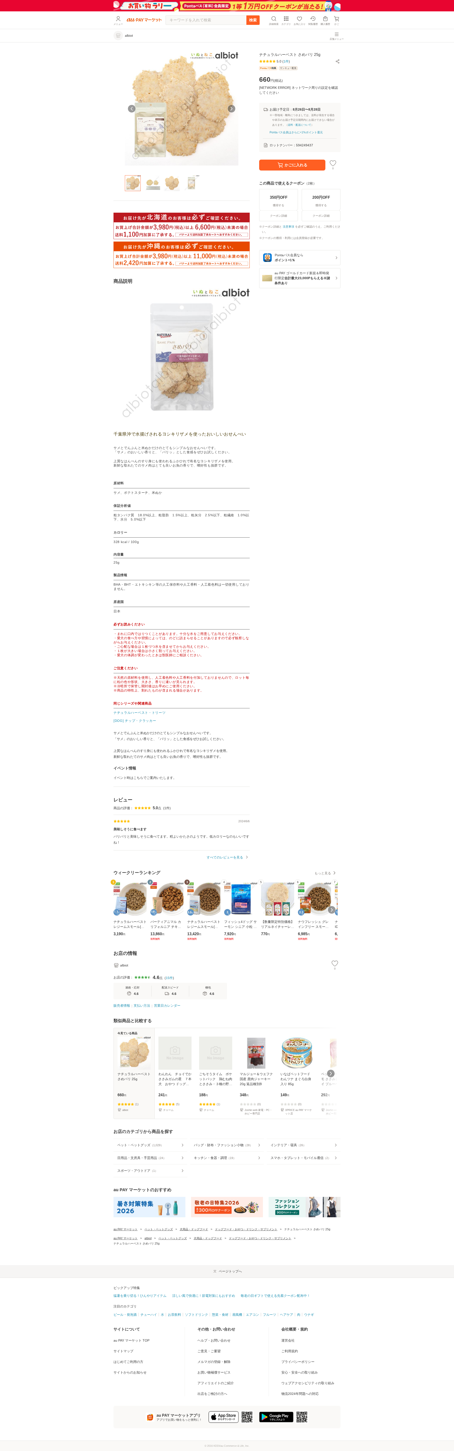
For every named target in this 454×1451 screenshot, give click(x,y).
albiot (148, 1238)
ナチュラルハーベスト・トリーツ (140, 712)
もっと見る (322, 873)
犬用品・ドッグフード (194, 1229)
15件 (169, 978)
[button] (337, 61)
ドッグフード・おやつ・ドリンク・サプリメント (246, 1229)
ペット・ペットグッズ (158, 1229)
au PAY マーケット (126, 1229)
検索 (253, 20)
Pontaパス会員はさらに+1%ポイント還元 (296, 132)
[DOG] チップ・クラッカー (135, 721)
